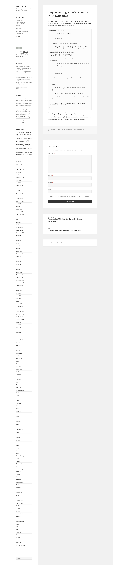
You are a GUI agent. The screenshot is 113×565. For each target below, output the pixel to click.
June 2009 (18, 296)
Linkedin (18, 38)
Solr (17, 498)
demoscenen (25, 113)
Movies (18, 442)
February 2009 (19, 306)
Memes (18, 440)
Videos (17, 524)
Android (18, 345)
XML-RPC (18, 540)
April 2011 (18, 248)
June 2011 (18, 246)
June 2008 (18, 327)
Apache (18, 350)
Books (17, 364)
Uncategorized (19, 513)
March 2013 (19, 209)
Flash (17, 398)
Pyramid (18, 474)
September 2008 (20, 319)
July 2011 (18, 243)
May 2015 (18, 190)
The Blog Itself (19, 503)
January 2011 (19, 256)
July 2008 (18, 325)
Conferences (19, 369)
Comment (51, 153)
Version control (20, 521)
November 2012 (20, 217)
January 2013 (19, 211)
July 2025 (18, 172)
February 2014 (19, 198)
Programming (19, 469)
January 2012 (19, 230)
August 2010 (19, 261)
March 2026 (19, 164)
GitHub (18, 36)
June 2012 (18, 219)
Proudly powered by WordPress (56, 243)
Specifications (19, 500)
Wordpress (19, 534)
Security (18, 490)
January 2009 (19, 309)
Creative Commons (20, 371)
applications (19, 353)
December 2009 (20, 280)
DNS (17, 382)
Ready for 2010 (20, 482)
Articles (18, 356)
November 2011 (20, 235)
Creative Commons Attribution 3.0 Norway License (22, 55)
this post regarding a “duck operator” (69, 21)
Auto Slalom (19, 358)
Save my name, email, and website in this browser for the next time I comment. (69, 196)
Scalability (18, 487)
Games (17, 400)
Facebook (18, 392)
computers (18, 366)
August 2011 (19, 240)
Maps (17, 435)
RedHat (18, 485)
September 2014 (20, 193)
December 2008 (20, 311)
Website (50, 189)
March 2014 (19, 196)
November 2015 (20, 188)
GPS (17, 406)
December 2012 (20, 214)
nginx (17, 453)
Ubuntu (18, 511)
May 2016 (18, 183)
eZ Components (20, 390)
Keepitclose (19, 427)
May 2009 (18, 298)
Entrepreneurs (19, 387)
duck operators (78, 129)
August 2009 (19, 290)
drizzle (17, 385)
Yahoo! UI (18, 542)
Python (18, 477)
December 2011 (20, 232)
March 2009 (19, 303)
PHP (17, 466)
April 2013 (18, 206)
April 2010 (18, 269)
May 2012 (18, 222)
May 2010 (18, 267)
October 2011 (19, 238)
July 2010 (18, 264)
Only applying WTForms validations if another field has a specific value (24, 134)
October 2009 (19, 285)
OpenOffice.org (20, 456)
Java (17, 419)
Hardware (18, 411)
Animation (18, 348)
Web (17, 529)
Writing (18, 537)
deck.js (17, 377)
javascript (18, 421)
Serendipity (19, 492)
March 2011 (19, 251)
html (17, 414)
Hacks (17, 408)
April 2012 (18, 225)
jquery (17, 424)
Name (50, 175)
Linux (17, 432)
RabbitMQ (18, 479)
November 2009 (20, 282)
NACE (17, 450)
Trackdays (18, 506)
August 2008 (19, 322)
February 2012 (19, 227)
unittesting (18, 516)
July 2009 (18, 293)
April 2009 (18, 301)
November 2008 (20, 314)
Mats (59, 129)
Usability (18, 519)
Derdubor (18, 379)
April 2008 (18, 332)
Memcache (18, 437)
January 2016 (19, 185)
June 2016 (18, 180)
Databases (18, 374)
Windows (18, 532)
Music (17, 445)
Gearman (18, 403)
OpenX (17, 458)
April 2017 (18, 175)
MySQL (18, 448)
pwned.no (18, 471)
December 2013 (20, 201)
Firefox (18, 395)
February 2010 (19, 275)
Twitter (18, 508)
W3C (17, 527)
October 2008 (19, 317)
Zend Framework (20, 545)
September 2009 (20, 288)
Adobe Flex (19, 343)
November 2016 (20, 177)
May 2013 (18, 204)
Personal (18, 461)
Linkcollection (19, 429)
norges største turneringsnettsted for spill (23, 117)
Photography (19, 463)
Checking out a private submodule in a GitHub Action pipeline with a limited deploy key (24, 140)
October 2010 (19, 259)
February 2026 (19, 167)
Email (50, 182)
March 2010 (19, 272)
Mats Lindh (21, 6)
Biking (17, 361)
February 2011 (19, 254)
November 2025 (20, 169)
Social (17, 495)
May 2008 (18, 330)
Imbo (17, 416)
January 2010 (19, 277)
